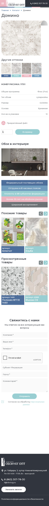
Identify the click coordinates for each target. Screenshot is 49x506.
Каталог (16, 10)
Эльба (29, 251)
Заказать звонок (13, 489)
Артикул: (6, 248)
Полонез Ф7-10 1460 (11, 301)
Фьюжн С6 (32, 300)
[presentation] (41, 214)
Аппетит (7, 251)
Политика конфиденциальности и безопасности (22, 499)
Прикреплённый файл (17, 123)
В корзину (27, 132)
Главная (5, 10)
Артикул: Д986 (32, 297)
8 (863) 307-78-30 (40, 3)
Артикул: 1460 (8, 297)
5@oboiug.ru (10, 482)
